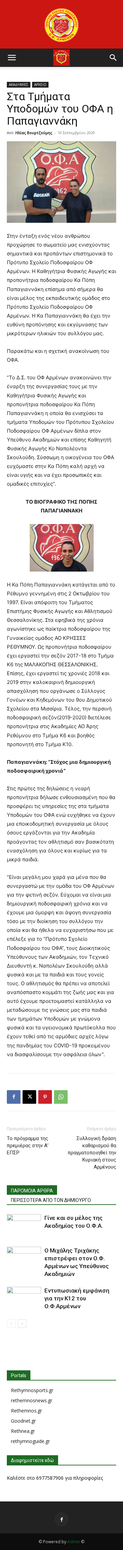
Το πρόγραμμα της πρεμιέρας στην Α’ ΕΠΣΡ (28, 1145)
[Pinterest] (45, 1097)
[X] (29, 1097)
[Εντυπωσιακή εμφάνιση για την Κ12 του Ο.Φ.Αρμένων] (24, 1298)
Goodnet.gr (23, 1421)
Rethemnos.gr (26, 1410)
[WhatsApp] (61, 1097)
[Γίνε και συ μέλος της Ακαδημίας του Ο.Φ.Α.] (24, 1226)
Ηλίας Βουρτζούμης (33, 132)
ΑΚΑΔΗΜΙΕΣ (18, 84)
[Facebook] (13, 1097)
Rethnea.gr (23, 1431)
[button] (12, 58)
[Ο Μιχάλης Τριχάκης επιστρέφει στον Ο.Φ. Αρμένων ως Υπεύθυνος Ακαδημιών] (24, 1258)
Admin (73, 1542)
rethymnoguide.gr (30, 1441)
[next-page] (22, 1323)
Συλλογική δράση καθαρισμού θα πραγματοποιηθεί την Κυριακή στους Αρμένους (92, 1152)
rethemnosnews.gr (31, 1400)
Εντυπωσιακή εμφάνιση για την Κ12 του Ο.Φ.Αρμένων (76, 1298)
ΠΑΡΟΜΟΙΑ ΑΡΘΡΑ (32, 1190)
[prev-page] (11, 1323)
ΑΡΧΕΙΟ (40, 84)
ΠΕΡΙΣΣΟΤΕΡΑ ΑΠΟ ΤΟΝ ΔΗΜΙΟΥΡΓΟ (51, 1200)
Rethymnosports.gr (32, 1390)
